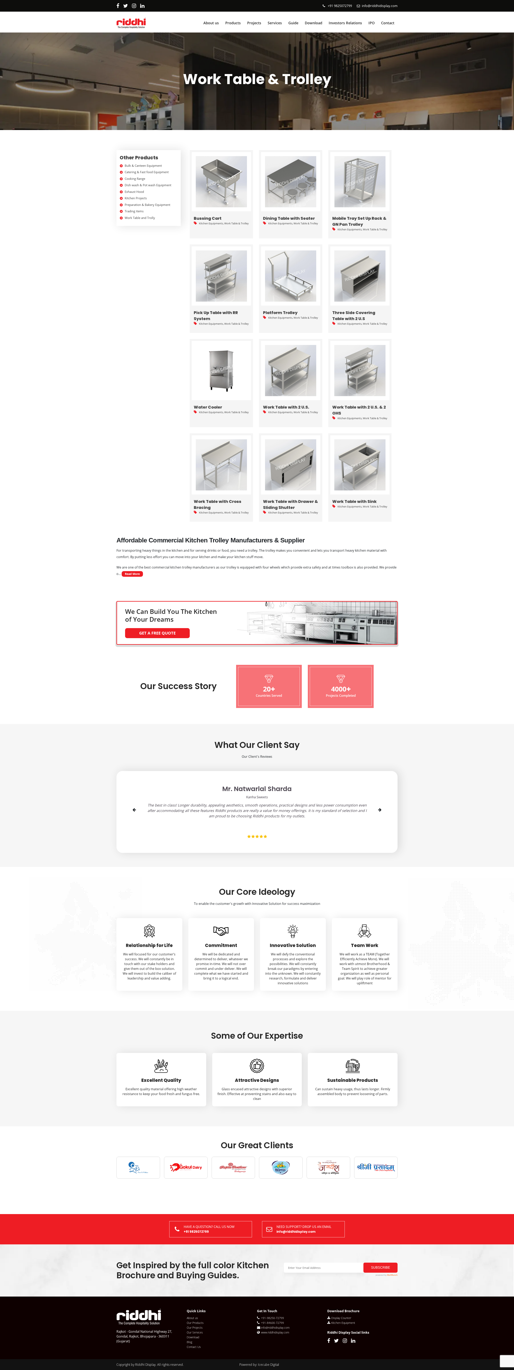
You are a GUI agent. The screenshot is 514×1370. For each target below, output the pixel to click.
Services (275, 22)
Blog (189, 1342)
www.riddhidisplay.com (275, 1332)
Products (233, 22)
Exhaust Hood (134, 192)
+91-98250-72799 (272, 1318)
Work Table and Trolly (140, 218)
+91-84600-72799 (272, 1323)
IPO (371, 22)
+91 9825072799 (340, 6)
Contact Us (194, 1347)
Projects (254, 22)
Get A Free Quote (157, 633)
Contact (387, 22)
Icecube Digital (268, 1364)
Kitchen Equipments (211, 223)
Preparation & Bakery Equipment (147, 205)
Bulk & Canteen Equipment (143, 166)
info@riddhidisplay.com (380, 6)
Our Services (195, 1332)
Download (313, 22)
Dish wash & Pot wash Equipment (148, 185)
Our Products (195, 1323)
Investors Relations (345, 22)
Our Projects (195, 1327)
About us (211, 22)
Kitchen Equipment (343, 1323)
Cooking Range (135, 179)
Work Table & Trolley (236, 223)
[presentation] (135, 810)
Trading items (134, 211)
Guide (293, 22)
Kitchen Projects (136, 198)
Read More (132, 574)
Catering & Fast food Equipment (147, 172)
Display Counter (341, 1318)
